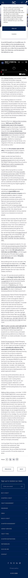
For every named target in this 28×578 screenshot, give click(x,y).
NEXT (21, 469)
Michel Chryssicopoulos (7, 341)
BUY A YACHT (5, 493)
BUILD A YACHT (5, 518)
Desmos (3, 207)
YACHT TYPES (5, 533)
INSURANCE (4, 508)
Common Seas (18, 205)
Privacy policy (14, 568)
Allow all (14, 28)
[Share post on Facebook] (6, 459)
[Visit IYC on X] (11, 563)
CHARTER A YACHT (6, 498)
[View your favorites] (22, 2)
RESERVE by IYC (14, 285)
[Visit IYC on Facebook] (8, 563)
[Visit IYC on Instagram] (20, 563)
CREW (3, 513)
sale (7, 234)
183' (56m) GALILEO (18, 318)
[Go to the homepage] (14, 2)
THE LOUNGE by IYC (6, 109)
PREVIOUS (8, 469)
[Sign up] (21, 486)
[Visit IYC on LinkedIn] (17, 563)
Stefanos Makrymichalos (19, 121)
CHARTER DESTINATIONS (8, 539)
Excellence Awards (6, 160)
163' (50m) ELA (8, 318)
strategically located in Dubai (16, 152)
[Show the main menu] (3, 2)
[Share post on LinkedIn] (13, 459)
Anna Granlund (5, 294)
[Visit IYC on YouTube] (14, 563)
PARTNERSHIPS (5, 544)
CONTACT (4, 554)
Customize (14, 34)
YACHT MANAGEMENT (7, 503)
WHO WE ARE (5, 549)
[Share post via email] (17, 459)
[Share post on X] (10, 459)
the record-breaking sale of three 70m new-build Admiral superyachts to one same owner (14, 248)
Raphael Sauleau (8, 78)
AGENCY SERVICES (6, 528)
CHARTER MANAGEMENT (8, 523)
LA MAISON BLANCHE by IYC (15, 111)
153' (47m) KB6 (16, 320)
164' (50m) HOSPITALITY (15, 236)
